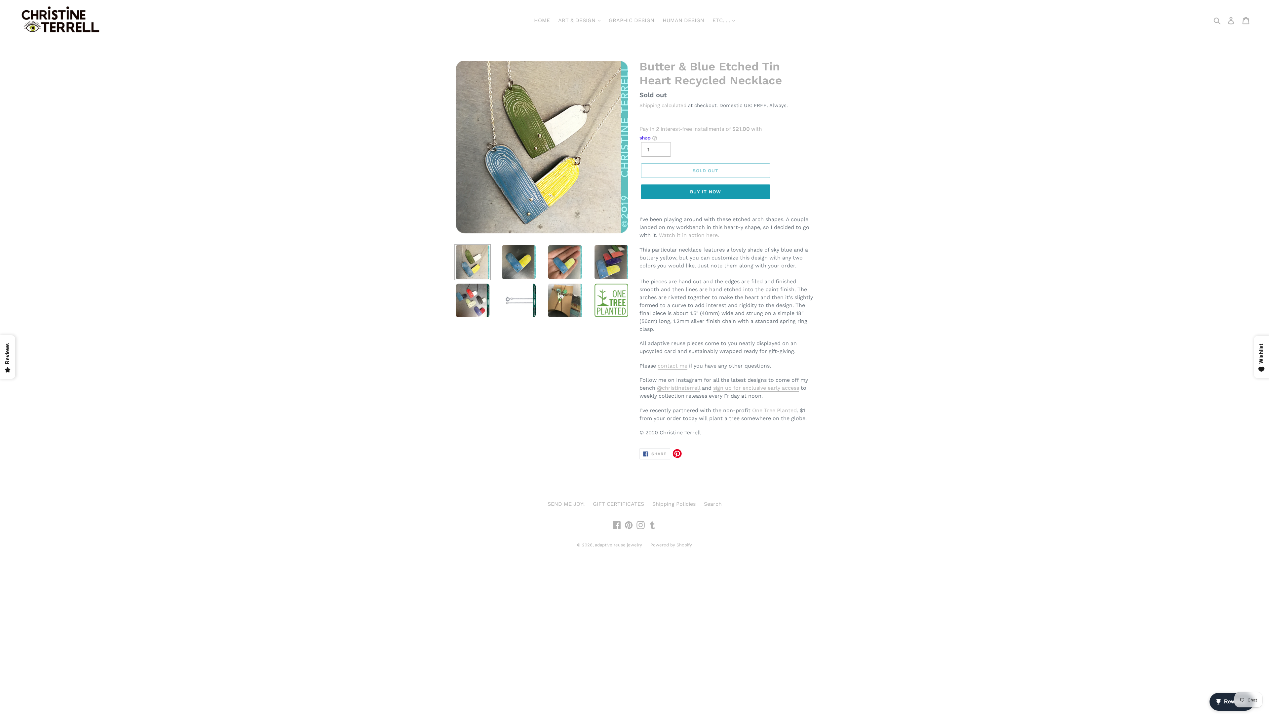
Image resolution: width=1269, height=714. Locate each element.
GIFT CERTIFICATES (618, 504)
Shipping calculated (662, 105)
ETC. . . (722, 20)
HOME (542, 20)
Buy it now (705, 191)
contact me (672, 366)
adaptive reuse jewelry (618, 544)
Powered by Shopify (671, 544)
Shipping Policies (674, 504)
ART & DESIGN (577, 20)
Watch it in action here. (689, 235)
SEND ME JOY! (566, 504)
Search (713, 504)
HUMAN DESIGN (683, 20)
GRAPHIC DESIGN (631, 20)
